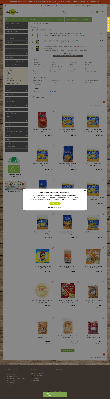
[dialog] (55, 200)
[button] (55, 207)
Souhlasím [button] (55, 203)
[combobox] (85, 190)
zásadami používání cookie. (71, 199)
